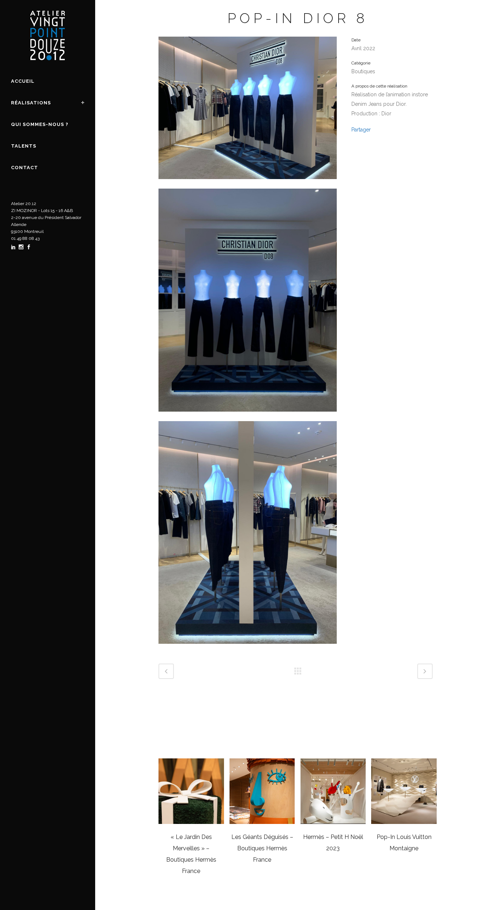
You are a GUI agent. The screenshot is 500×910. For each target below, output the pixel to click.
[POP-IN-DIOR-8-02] (247, 648)
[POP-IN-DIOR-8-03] (247, 416)
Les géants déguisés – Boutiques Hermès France (262, 848)
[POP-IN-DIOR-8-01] (247, 184)
